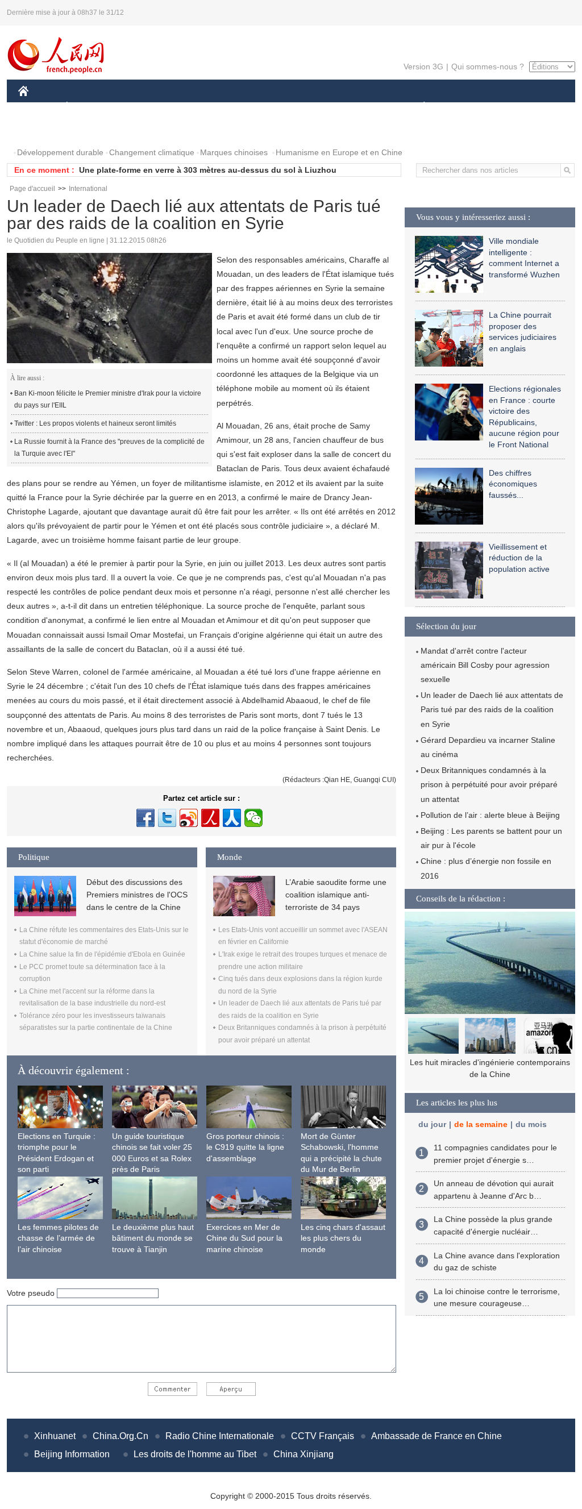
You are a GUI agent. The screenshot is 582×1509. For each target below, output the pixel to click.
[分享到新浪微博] (189, 818)
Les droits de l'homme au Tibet (195, 1454)
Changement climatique (151, 152)
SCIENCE (240, 107)
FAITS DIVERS (355, 107)
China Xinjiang (303, 1454)
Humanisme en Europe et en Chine (339, 152)
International (88, 189)
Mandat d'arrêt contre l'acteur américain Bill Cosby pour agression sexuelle (485, 665)
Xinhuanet (55, 1436)
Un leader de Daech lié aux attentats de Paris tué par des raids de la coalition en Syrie (492, 709)
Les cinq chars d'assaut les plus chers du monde (343, 1238)
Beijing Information (72, 1454)
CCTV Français (322, 1436)
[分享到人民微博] (210, 818)
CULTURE (292, 107)
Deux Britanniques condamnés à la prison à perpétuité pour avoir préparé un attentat (489, 784)
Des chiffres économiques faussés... (513, 484)
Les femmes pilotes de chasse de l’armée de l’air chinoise (58, 1238)
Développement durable (60, 152)
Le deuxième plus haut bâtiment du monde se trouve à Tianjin (153, 1238)
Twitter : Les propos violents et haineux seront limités (95, 423)
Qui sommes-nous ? (487, 66)
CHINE (38, 107)
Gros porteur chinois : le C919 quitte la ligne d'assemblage (245, 1147)
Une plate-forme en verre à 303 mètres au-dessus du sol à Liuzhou (207, 169)
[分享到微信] (253, 818)
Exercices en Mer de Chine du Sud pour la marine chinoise (244, 1238)
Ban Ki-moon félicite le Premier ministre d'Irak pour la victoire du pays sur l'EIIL (107, 399)
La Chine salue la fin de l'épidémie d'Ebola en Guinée (102, 954)
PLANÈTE (418, 107)
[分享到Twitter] (167, 818)
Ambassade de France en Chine (436, 1436)
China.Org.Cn (120, 1436)
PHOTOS (42, 130)
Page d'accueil (32, 189)
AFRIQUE (189, 107)
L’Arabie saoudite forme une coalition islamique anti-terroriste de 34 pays (335, 895)
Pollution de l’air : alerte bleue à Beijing (490, 815)
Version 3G (423, 66)
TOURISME (513, 107)
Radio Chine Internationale (219, 1436)
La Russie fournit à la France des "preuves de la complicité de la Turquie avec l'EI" (109, 448)
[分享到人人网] (232, 818)
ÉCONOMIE (88, 107)
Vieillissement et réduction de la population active (519, 557)
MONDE (141, 107)
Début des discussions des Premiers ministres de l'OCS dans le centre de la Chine (137, 895)
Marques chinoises (234, 152)
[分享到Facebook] (145, 818)
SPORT (464, 107)
